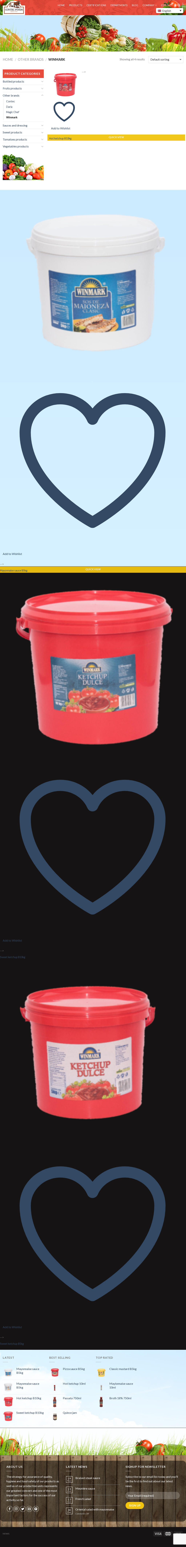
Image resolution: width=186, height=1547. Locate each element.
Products (75, 5)
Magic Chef (12, 112)
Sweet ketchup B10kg (12, 957)
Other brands (31, 59)
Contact (167, 5)
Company (148, 5)
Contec (10, 101)
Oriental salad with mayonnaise (94, 1509)
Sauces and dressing (15, 125)
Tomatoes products (15, 139)
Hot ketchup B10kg (60, 138)
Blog (135, 5)
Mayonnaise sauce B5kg (13, 570)
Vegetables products (16, 146)
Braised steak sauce (87, 1478)
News (6, 1533)
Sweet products (12, 132)
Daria (9, 106)
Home (61, 5)
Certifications (96, 5)
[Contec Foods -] (14, 8)
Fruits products (12, 88)
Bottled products (13, 81)
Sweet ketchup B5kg (12, 1343)
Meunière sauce (85, 1488)
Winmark (11, 117)
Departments (119, 5)
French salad (83, 1498)
